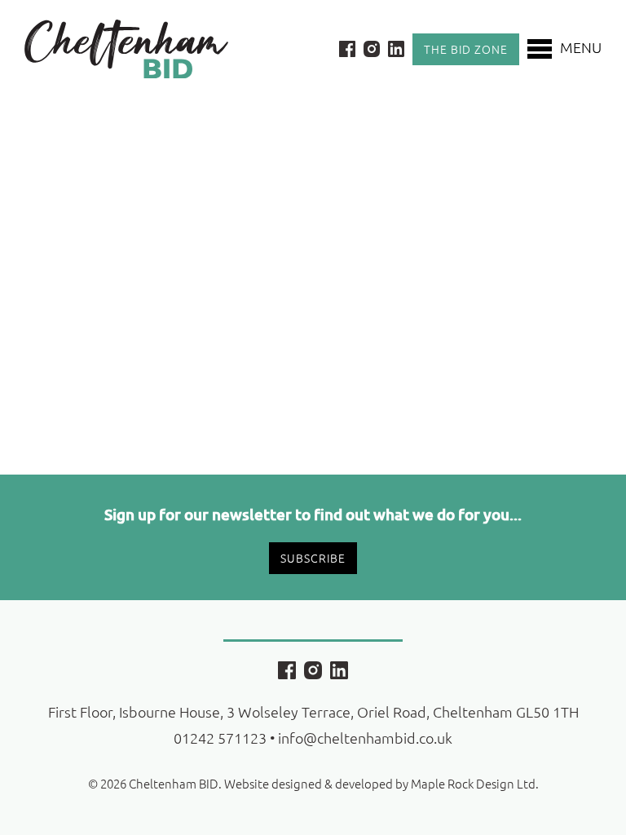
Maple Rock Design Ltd (473, 783)
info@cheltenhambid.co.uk (365, 737)
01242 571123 (220, 737)
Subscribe (313, 558)
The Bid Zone (466, 49)
